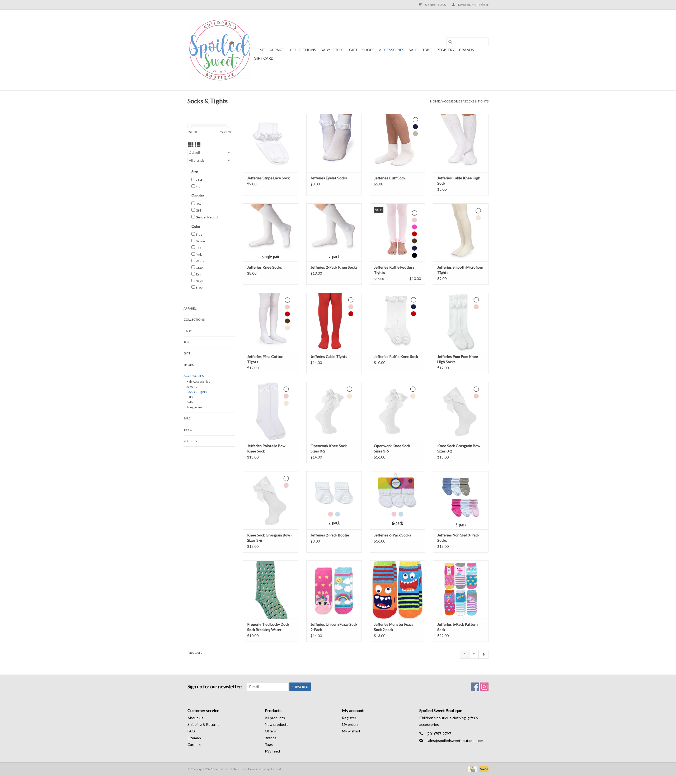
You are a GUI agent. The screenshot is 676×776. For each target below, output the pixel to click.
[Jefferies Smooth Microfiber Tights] (461, 232)
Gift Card (264, 58)
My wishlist (351, 731)
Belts (190, 402)
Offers (270, 731)
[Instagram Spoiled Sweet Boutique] (484, 686)
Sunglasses (194, 407)
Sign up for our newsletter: (214, 686)
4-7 (198, 187)
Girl (198, 210)
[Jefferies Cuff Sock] (397, 143)
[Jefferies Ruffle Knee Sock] (397, 322)
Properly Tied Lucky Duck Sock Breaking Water (268, 627)
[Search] (450, 42)
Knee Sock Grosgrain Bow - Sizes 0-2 (459, 448)
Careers (194, 744)
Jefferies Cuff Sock (389, 178)
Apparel (277, 50)
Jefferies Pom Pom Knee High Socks (457, 359)
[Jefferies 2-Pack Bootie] (334, 500)
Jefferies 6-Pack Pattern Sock (457, 627)
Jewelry (191, 386)
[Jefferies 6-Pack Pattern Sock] (461, 589)
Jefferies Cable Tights (329, 356)
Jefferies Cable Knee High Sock (458, 180)
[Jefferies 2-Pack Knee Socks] (334, 232)
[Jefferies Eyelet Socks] (334, 143)
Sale (413, 50)
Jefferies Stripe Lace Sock (268, 178)
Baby (325, 50)
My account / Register (473, 5)
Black (199, 287)
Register (349, 718)
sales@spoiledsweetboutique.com (454, 740)
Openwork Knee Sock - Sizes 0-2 (330, 448)
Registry (445, 50)
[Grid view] (191, 145)
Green (200, 241)
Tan (198, 274)
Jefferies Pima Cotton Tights (265, 359)
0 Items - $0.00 (436, 5)
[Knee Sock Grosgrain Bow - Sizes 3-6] (270, 500)
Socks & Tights (476, 101)
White (200, 261)
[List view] (197, 145)
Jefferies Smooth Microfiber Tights (460, 270)
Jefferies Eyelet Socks (329, 178)
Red (198, 248)
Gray (199, 268)
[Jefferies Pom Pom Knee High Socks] (461, 322)
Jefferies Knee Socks (264, 267)
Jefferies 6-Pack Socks (392, 535)
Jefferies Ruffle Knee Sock (396, 356)
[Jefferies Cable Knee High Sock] (461, 143)
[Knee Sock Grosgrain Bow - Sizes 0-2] (461, 411)
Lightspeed (273, 769)
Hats (189, 397)
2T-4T (200, 180)
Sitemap (194, 738)
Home (259, 50)
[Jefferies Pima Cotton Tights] (270, 322)
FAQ (191, 731)
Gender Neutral (207, 217)
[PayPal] (483, 769)
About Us (195, 718)
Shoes (368, 50)
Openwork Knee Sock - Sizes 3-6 (393, 448)
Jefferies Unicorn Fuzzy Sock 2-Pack (334, 627)
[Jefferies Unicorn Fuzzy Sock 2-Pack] (334, 589)
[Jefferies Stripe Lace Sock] (270, 143)
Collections (303, 50)
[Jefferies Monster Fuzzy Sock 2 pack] (397, 589)
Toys (340, 50)
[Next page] (483, 654)
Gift (353, 50)
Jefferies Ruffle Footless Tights (394, 270)
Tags (269, 744)
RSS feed (272, 751)
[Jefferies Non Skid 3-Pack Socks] (461, 500)
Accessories (391, 50)
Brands (466, 50)
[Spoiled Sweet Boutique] (219, 50)
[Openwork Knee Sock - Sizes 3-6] (397, 411)
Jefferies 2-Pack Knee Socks (334, 267)
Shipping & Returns (203, 724)
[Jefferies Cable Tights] (334, 322)
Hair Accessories (198, 381)
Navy (199, 281)
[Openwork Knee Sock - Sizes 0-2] (334, 411)
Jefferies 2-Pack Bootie (330, 535)
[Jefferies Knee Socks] (270, 232)
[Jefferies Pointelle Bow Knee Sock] (270, 411)
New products (276, 724)
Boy (198, 204)
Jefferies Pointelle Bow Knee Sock (266, 448)
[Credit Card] (471, 769)
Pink (199, 254)
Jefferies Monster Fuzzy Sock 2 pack (393, 627)
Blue (199, 234)
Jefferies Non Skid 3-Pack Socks (458, 538)
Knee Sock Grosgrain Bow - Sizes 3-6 (269, 538)
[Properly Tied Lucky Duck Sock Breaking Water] (270, 589)
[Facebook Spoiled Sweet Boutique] (475, 686)
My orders (350, 724)
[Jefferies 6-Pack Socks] (397, 500)
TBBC (427, 50)
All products (275, 718)
